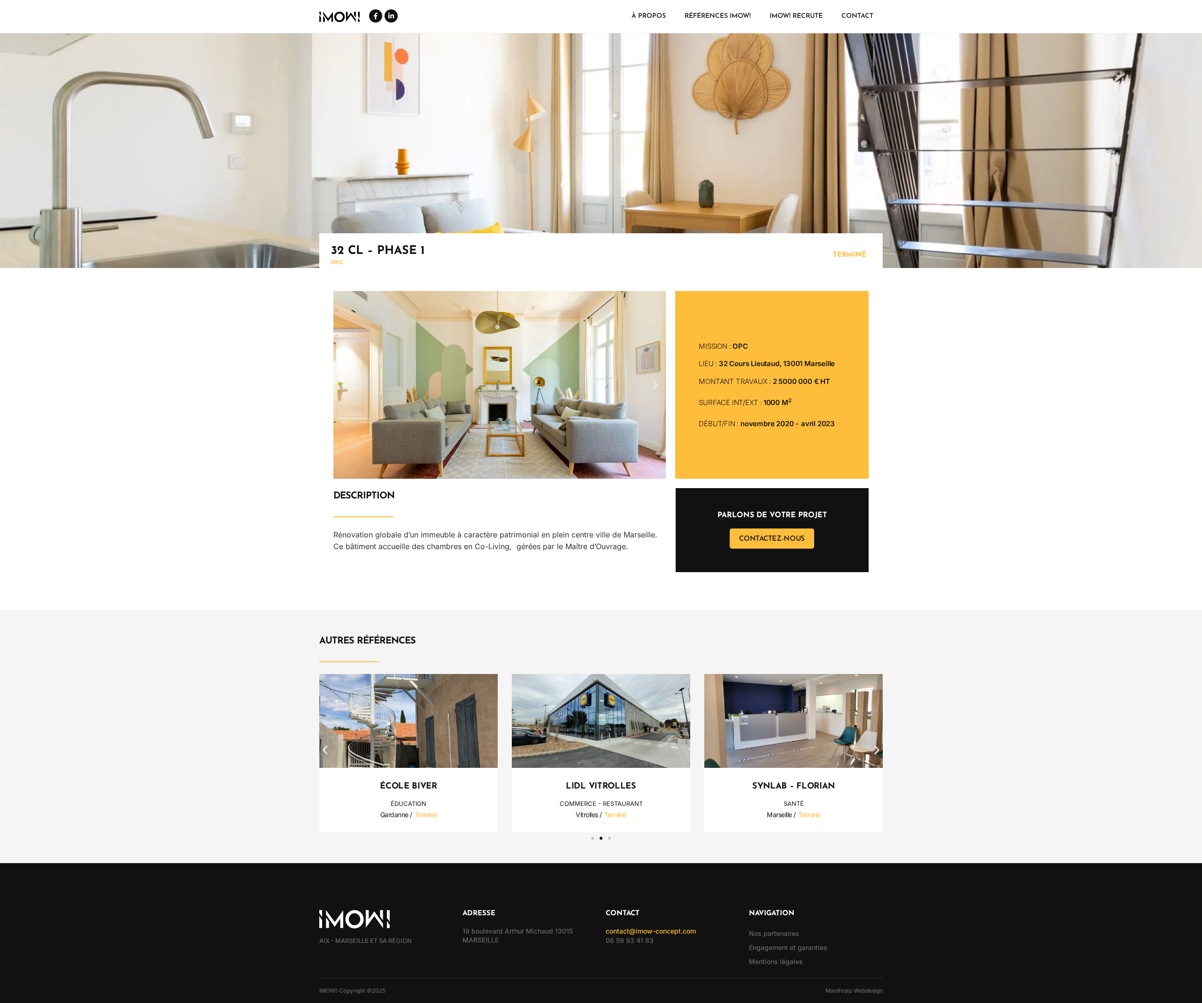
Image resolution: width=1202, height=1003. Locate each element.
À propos (649, 16)
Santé (794, 803)
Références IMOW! (718, 16)
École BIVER (408, 786)
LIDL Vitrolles (601, 786)
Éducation (408, 803)
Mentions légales (776, 961)
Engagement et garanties (788, 947)
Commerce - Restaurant (601, 803)
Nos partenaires (774, 933)
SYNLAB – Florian (793, 786)
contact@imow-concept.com (651, 931)
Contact (857, 16)
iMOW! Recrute (796, 16)
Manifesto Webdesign (854, 990)
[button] (344, 385)
